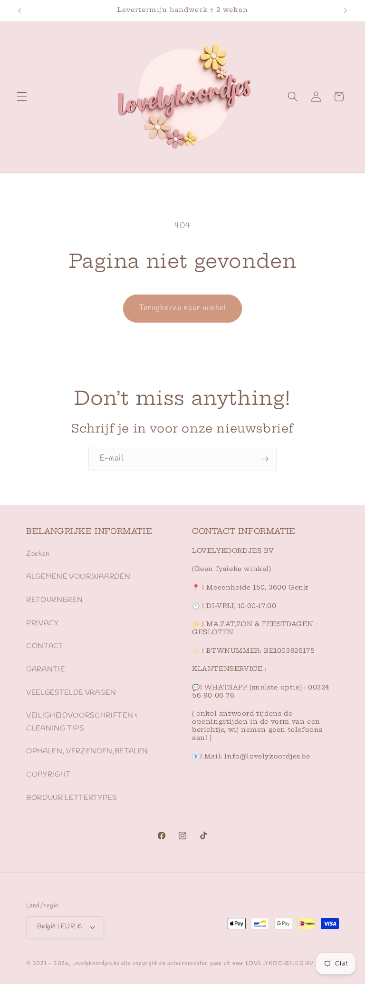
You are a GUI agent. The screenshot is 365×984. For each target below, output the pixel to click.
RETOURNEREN (54, 600)
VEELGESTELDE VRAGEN (71, 693)
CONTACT (45, 646)
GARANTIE (45, 669)
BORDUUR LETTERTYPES (71, 798)
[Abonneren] (264, 459)
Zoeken (37, 554)
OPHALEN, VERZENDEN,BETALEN (87, 751)
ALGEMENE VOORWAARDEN (78, 576)
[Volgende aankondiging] (345, 10)
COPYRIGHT (48, 774)
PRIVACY (42, 623)
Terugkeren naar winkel (182, 308)
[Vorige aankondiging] (19, 10)
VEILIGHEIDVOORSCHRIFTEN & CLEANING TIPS (82, 722)
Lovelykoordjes (92, 963)
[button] (21, 96)
